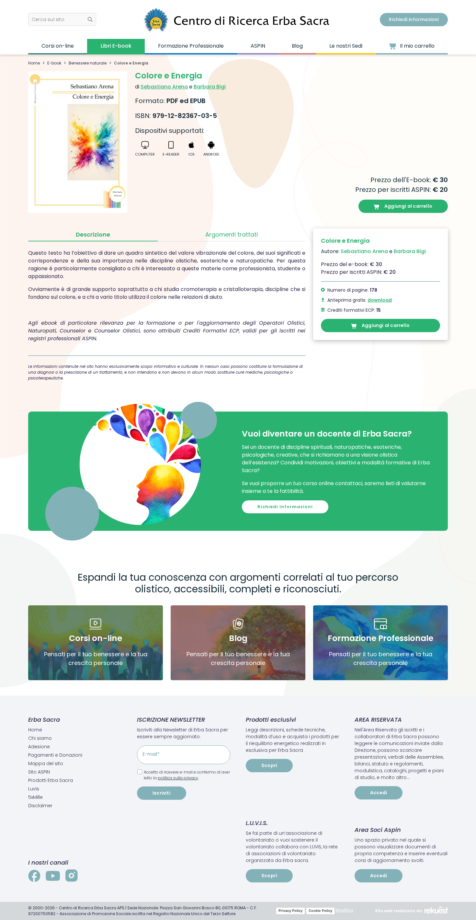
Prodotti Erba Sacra (50, 780)
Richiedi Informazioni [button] (285, 507)
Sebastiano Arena (164, 86)
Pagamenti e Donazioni (55, 755)
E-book (54, 63)
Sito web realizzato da (398, 911)
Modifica (344, 910)
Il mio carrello (417, 46)
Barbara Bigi (210, 86)
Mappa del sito (45, 763)
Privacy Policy (290, 910)
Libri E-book (116, 46)
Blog (297, 46)
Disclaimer (40, 805)
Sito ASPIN (39, 772)
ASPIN (258, 46)
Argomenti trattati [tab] (231, 234)
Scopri (269, 765)
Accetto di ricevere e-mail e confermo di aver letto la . (187, 775)
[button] (62, 19)
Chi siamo (40, 738)
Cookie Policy (320, 910)
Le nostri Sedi (345, 46)
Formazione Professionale (191, 46)
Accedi (378, 792)
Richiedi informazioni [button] (413, 19)
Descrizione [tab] (93, 234)
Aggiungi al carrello (408, 206)
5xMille (35, 797)
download (380, 300)
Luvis (33, 789)
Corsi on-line (57, 46)
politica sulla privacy (178, 778)
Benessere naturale (88, 63)
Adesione (39, 746)
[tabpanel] (166, 296)
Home (34, 63)
